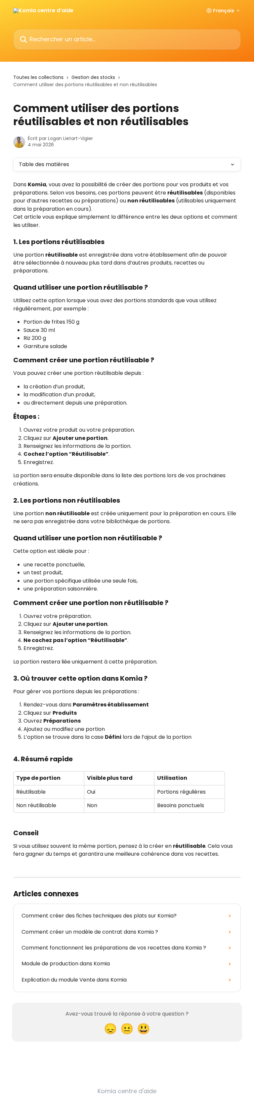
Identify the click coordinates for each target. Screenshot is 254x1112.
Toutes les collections (38, 77)
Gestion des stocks (93, 77)
